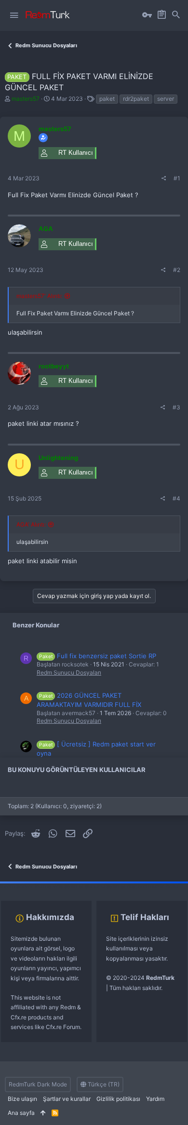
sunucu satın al (105, 886)
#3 (176, 407)
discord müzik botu (152, 886)
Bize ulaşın (22, 1098)
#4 (176, 498)
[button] (14, 15)
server (165, 98)
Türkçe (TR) (103, 1084)
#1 (177, 178)
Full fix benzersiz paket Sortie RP (97, 656)
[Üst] (43, 1113)
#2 (176, 269)
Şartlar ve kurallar (67, 1098)
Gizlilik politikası (118, 1098)
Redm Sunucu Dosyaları (69, 672)
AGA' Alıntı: (31, 524)
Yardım (155, 1098)
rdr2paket (136, 98)
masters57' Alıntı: (39, 295)
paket (107, 98)
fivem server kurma (26, 886)
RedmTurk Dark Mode (38, 1084)
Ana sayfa (21, 1112)
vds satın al (68, 886)
